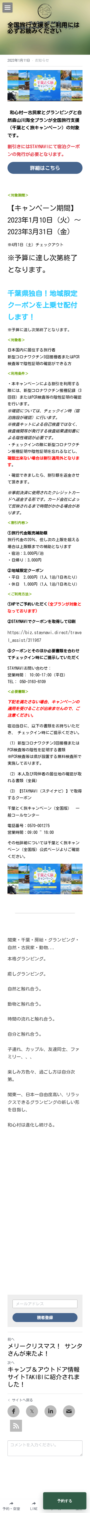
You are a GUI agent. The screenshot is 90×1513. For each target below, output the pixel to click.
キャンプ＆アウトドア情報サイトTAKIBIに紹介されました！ (44, 1377)
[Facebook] (14, 1411)
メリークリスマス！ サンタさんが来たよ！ (45, 1350)
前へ (11, 1339)
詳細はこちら (45, 167)
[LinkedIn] (50, 1411)
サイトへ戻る (22, 1400)
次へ (11, 1363)
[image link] (45, 11)
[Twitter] (32, 1411)
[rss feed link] (16, 1426)
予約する (64, 1501)
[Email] (69, 1411)
